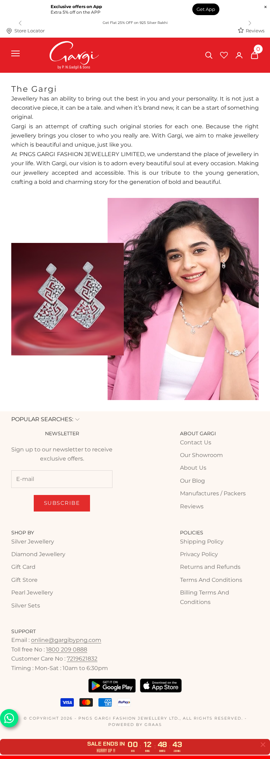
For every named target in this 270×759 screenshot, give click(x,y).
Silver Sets (25, 605)
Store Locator (29, 30)
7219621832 (82, 658)
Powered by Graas (135, 724)
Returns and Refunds (210, 567)
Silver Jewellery (32, 541)
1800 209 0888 (66, 649)
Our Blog (192, 480)
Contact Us (195, 442)
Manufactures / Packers (213, 493)
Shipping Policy (202, 541)
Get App (206, 9)
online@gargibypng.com (66, 640)
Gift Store (24, 580)
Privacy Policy (199, 554)
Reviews (255, 30)
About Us (193, 467)
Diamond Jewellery (38, 554)
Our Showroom (201, 455)
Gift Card (23, 567)
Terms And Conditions (211, 580)
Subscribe (62, 503)
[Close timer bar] (263, 744)
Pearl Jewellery (32, 592)
